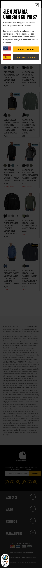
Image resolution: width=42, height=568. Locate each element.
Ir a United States (26, 49)
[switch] (5, 564)
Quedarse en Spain (26, 57)
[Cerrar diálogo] (37, 5)
